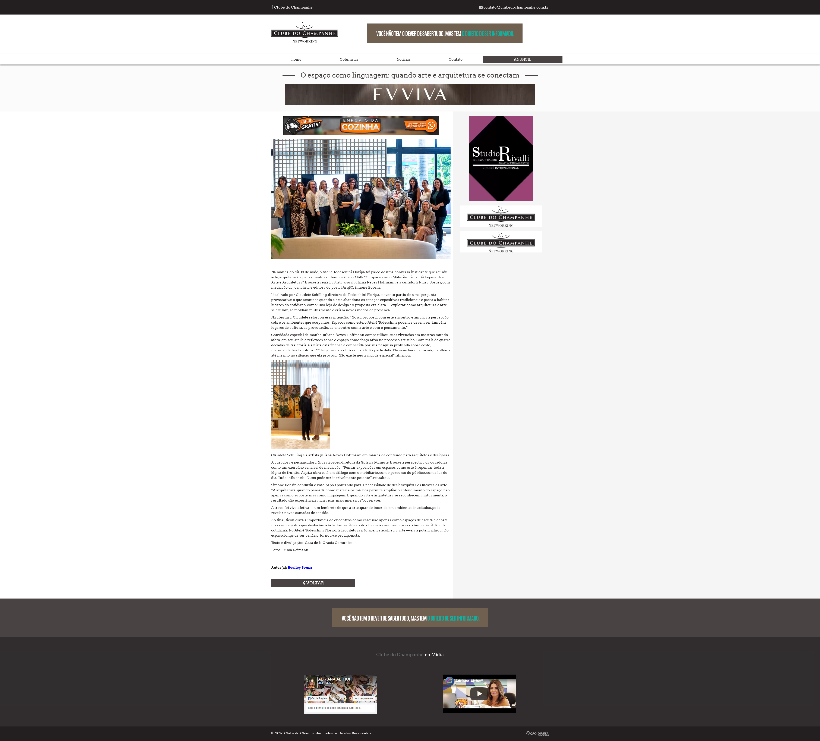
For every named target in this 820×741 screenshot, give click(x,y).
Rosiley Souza (300, 567)
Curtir (317, 698)
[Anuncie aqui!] (501, 226)
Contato (456, 59)
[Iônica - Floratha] (501, 200)
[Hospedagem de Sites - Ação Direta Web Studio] (537, 734)
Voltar (314, 582)
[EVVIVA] (410, 104)
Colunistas (349, 59)
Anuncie (522, 59)
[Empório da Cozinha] (361, 134)
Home (296, 59)
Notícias (403, 59)
